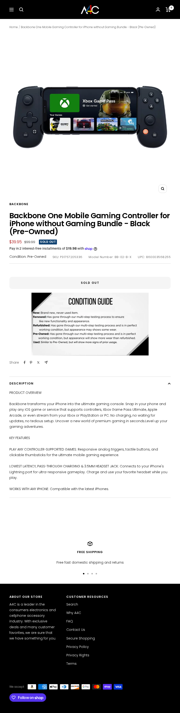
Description (21, 383)
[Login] (158, 9)
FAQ (69, 621)
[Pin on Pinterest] (31, 362)
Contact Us (75, 629)
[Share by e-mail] (46, 362)
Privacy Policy (77, 646)
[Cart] (168, 9)
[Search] (21, 9)
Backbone (18, 204)
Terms (71, 663)
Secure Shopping (80, 638)
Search (72, 604)
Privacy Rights (77, 655)
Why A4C (73, 612)
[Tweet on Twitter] (38, 362)
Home (13, 27)
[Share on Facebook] (25, 362)
